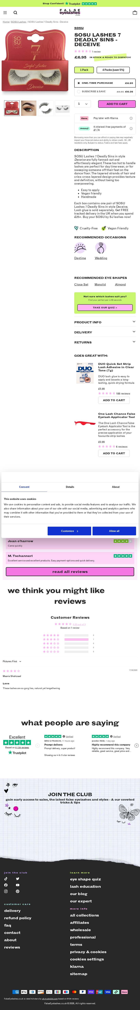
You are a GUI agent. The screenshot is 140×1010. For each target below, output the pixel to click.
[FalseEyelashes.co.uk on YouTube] (19, 885)
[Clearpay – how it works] (131, 128)
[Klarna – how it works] (131, 118)
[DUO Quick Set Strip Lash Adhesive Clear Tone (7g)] (85, 383)
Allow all (114, 531)
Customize (67, 531)
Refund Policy (17, 918)
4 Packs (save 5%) (113, 69)
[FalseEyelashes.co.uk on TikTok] (7, 879)
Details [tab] (70, 486)
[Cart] (135, 12)
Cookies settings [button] (87, 959)
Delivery (12, 910)
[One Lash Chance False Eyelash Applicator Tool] (85, 432)
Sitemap (78, 974)
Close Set (81, 284)
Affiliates (79, 922)
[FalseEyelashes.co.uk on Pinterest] (19, 892)
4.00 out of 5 (79, 624)
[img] (11, 671)
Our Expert (81, 901)
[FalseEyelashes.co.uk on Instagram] (7, 892)
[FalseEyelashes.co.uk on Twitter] (19, 879)
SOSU (78, 27)
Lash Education (85, 886)
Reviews (12, 947)
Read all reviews (70, 571)
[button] (5, 12)
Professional (83, 937)
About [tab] (116, 486)
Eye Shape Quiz (85, 879)
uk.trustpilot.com (50, 999)
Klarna (77, 966)
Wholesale (80, 930)
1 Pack (84, 69)
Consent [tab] (24, 486)
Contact (12, 932)
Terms (76, 944)
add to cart (117, 104)
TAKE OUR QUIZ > (105, 307)
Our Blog (78, 893)
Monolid (100, 284)
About (10, 940)
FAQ (7, 925)
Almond (120, 284)
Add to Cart (114, 400)
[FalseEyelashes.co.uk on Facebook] (7, 885)
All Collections (84, 915)
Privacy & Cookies (88, 952)
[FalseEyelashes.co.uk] (70, 12)
